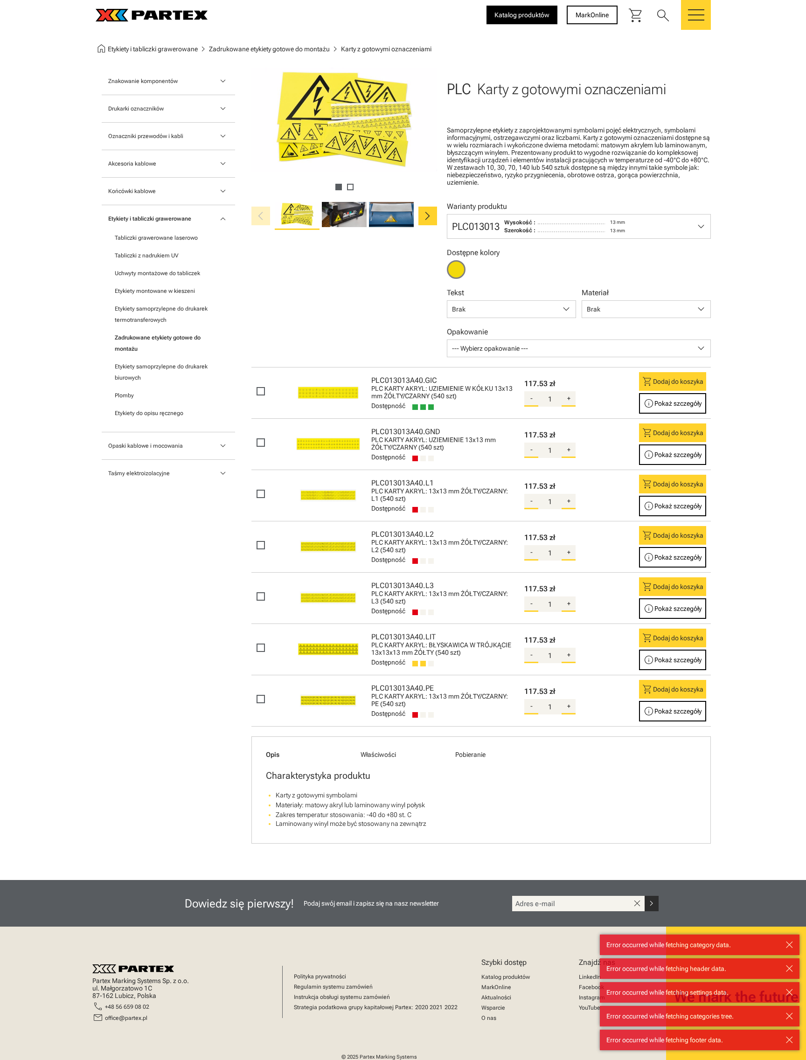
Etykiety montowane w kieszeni (155, 291)
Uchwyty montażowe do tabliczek (157, 273)
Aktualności (496, 997)
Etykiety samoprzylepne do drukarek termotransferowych (161, 314)
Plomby (124, 395)
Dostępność (388, 405)
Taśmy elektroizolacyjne (139, 473)
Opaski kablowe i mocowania (145, 446)
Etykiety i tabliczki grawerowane (149, 218)
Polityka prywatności (320, 976)
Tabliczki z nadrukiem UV (147, 255)
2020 (421, 1007)
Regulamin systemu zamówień (333, 987)
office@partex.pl (126, 1018)
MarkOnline (496, 987)
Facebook (591, 987)
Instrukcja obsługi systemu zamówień (342, 997)
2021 (436, 1007)
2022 (451, 1007)
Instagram (592, 997)
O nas (488, 1018)
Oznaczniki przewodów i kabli (145, 136)
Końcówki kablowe (132, 191)
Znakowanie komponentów (143, 81)
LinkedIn (590, 977)
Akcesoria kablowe (132, 163)
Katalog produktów (505, 977)
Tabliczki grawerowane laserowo (156, 238)
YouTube (589, 1008)
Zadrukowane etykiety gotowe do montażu (158, 343)
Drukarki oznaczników (136, 108)
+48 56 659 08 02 (127, 1007)
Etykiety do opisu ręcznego (149, 413)
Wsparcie (493, 1008)
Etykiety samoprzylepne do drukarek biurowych (161, 372)
